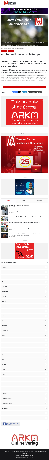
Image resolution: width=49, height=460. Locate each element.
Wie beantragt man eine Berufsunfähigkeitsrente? (20, 205)
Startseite (4, 48)
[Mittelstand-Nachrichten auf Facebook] (10, 425)
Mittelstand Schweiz (29, 455)
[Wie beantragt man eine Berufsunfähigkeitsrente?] (4, 207)
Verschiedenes (11, 51)
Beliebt (23, 200)
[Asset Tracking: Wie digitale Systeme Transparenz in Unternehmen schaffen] (4, 218)
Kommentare (39, 200)
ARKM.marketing (24, 177)
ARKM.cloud (24, 453)
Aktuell (8, 200)
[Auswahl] (1, 3)
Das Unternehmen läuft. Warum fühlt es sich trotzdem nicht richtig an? (24, 222)
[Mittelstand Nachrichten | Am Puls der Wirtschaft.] (10, 3)
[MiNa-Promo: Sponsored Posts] (24, 10)
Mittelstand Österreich (20, 455)
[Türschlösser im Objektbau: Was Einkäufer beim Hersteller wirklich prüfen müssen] (4, 212)
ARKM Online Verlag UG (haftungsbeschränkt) (33, 451)
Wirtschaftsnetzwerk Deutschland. (26, 457)
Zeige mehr (24, 86)
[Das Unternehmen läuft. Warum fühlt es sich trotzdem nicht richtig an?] (4, 224)
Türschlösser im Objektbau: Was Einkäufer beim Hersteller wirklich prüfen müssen (27, 211)
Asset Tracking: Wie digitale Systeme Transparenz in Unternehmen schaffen (25, 216)
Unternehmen (8, 48)
